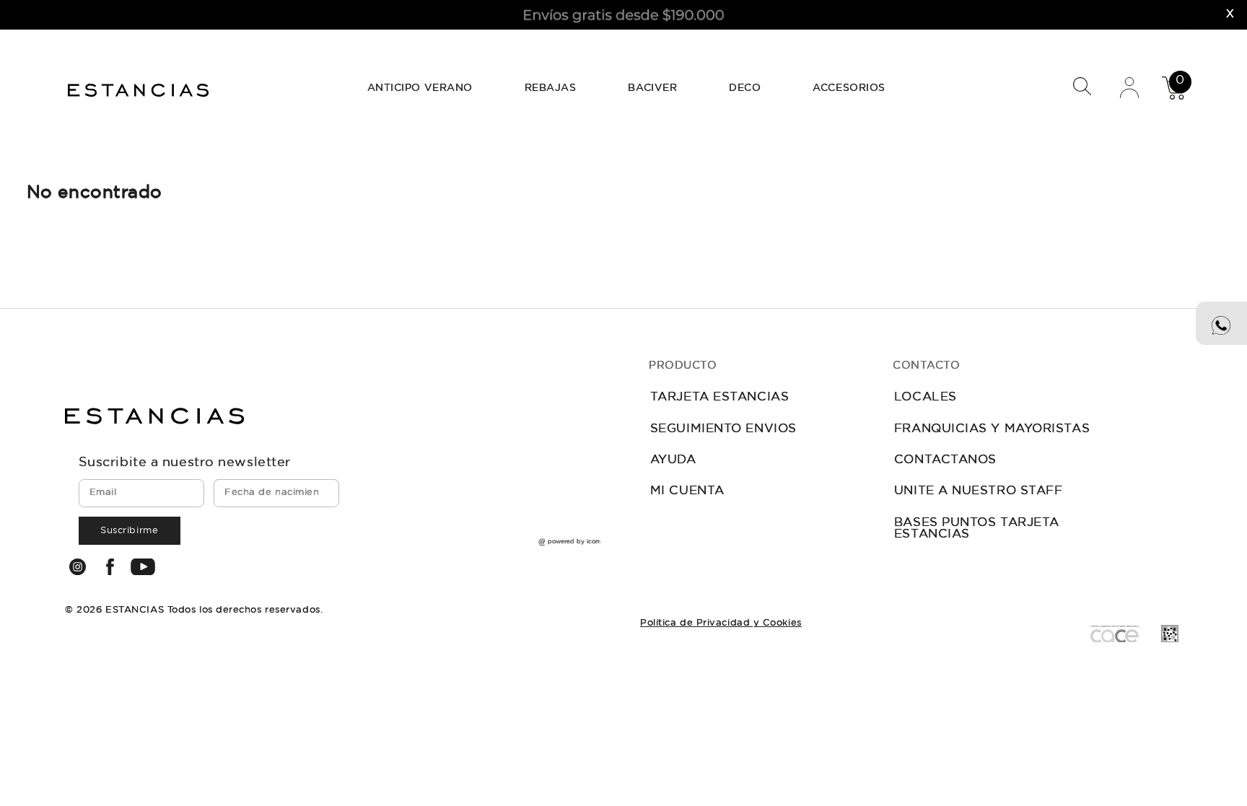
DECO (745, 88)
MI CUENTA (687, 491)
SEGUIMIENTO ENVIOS (723, 429)
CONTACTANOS (945, 460)
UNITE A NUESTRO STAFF (978, 491)
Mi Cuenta (1129, 87)
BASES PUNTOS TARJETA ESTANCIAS (976, 528)
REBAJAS (551, 88)
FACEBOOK (109, 566)
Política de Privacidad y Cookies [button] (721, 623)
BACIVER (652, 88)
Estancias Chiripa (140, 88)
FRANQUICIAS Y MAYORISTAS (992, 429)
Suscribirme (129, 531)
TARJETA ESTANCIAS (719, 397)
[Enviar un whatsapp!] (1221, 323)
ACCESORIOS (849, 88)
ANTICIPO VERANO (420, 88)
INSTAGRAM (77, 566)
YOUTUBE (143, 566)
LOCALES (925, 397)
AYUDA (673, 460)
